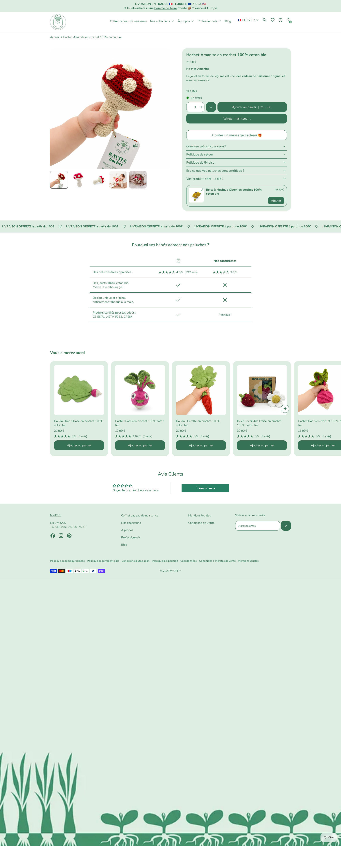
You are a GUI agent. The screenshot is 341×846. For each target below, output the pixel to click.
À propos (127, 530)
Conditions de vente (201, 523)
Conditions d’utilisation (136, 561)
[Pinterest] (69, 535)
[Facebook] (52, 535)
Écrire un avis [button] (205, 488)
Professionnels (131, 537)
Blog (124, 545)
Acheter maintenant (236, 119)
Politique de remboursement (67, 561)
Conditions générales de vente (217, 561)
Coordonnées (188, 561)
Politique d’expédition (165, 561)
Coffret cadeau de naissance (139, 515)
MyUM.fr (175, 571)
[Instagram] (61, 535)
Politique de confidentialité (103, 561)
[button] (59, 180)
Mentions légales (199, 515)
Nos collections (131, 523)
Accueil (55, 37)
